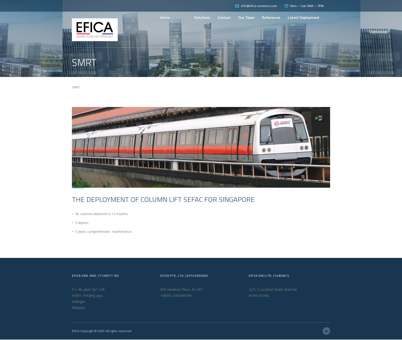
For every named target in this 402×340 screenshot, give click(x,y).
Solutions (202, 17)
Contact (224, 17)
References (271, 17)
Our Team (246, 17)
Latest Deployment (303, 17)
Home (165, 17)
